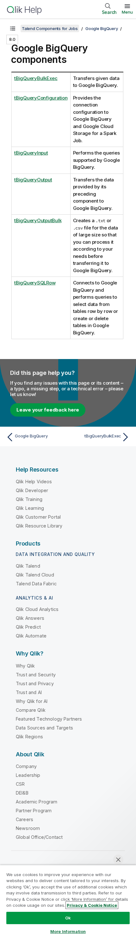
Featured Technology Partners (49, 719)
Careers (24, 819)
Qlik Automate (31, 635)
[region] (68, 902)
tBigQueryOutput (33, 180)
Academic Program (37, 801)
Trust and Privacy (35, 683)
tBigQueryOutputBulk (37, 220)
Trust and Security (36, 674)
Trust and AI (29, 692)
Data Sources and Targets (44, 727)
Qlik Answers (30, 618)
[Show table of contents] (12, 28)
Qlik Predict (28, 627)
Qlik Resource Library (39, 525)
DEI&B (22, 793)
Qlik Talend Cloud (35, 574)
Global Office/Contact (39, 837)
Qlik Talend (28, 566)
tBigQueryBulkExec (36, 78)
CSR (20, 784)
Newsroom (28, 828)
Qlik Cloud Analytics (37, 609)
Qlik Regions (29, 736)
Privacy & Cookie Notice (92, 905)
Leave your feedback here (47, 410)
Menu (127, 12)
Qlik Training (29, 499)
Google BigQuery (101, 28)
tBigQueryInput (31, 153)
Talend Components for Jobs (50, 28)
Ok (68, 917)
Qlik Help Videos (34, 481)
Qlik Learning (30, 508)
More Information (68, 931)
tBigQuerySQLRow (34, 283)
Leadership (28, 775)
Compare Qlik (31, 710)
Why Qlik (25, 665)
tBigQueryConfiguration (41, 98)
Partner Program (34, 810)
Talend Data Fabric (36, 583)
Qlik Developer (32, 490)
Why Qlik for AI (31, 701)
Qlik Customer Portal (38, 517)
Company (26, 766)
